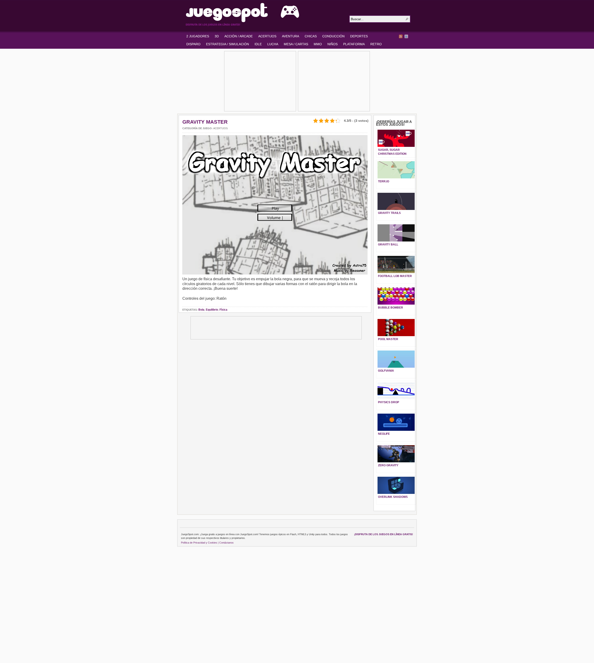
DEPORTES (359, 36)
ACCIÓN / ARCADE (238, 36)
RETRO (376, 44)
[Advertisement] (260, 81)
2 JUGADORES (197, 36)
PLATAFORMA (354, 44)
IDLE (258, 44)
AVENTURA (290, 36)
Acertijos (220, 128)
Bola (201, 309)
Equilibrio (212, 309)
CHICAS (311, 36)
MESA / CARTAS (296, 44)
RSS (401, 36)
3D (217, 36)
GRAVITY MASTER (205, 122)
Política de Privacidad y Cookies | (200, 542)
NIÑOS (332, 44)
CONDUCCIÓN (333, 36)
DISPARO (193, 44)
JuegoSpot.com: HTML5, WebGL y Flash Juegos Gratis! (264, 13)
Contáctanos (226, 542)
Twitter (406, 36)
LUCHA (272, 44)
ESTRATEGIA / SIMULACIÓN (227, 44)
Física (223, 309)
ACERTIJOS (267, 36)
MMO (318, 44)
